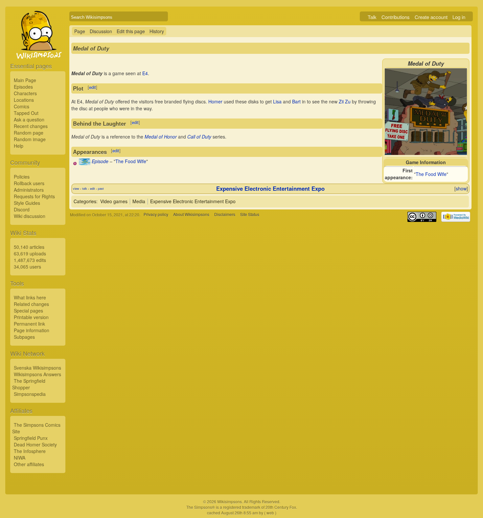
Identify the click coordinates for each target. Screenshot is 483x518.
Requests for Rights (34, 196)
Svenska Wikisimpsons (37, 367)
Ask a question (29, 119)
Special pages (28, 310)
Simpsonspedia (30, 394)
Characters (25, 93)
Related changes (31, 304)
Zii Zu (345, 101)
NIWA (19, 457)
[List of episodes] (84, 163)
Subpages (24, 337)
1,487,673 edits (30, 260)
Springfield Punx (31, 438)
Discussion (101, 31)
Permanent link (29, 323)
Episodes (23, 86)
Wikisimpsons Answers (37, 374)
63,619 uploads (30, 253)
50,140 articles (29, 247)
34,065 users (27, 266)
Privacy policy (156, 214)
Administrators (29, 189)
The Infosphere (30, 451)
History (157, 31)
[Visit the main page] (37, 50)
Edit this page (131, 31)
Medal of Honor (161, 136)
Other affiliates (29, 464)
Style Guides (27, 203)
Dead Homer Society (35, 444)
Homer (215, 101)
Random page (28, 132)
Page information (31, 330)
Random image (30, 139)
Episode (100, 161)
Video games (113, 201)
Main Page (25, 80)
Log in (458, 16)
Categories (85, 201)
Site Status (249, 214)
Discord (22, 209)
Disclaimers (224, 214)
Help (18, 145)
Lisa (277, 101)
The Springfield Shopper (28, 384)
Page (79, 31)
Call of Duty (199, 136)
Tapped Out (26, 113)
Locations (24, 100)
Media (138, 201)
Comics (21, 106)
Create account (431, 16)
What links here (30, 297)
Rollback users (29, 183)
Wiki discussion (29, 216)
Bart (296, 101)
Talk (372, 16)
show (461, 188)
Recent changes (31, 126)
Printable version (31, 317)
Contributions (395, 16)
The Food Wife (431, 174)
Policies (22, 176)
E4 (145, 73)
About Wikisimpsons (191, 214)
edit (92, 87)
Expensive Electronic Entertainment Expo (270, 188)
